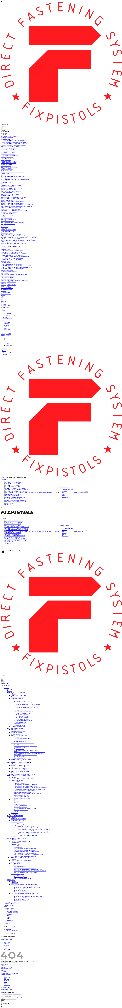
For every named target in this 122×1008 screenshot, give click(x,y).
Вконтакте (7, 322)
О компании (4, 964)
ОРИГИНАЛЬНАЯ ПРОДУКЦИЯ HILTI (22, 765)
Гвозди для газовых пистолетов (23, 738)
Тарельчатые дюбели (20, 825)
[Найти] (2, 128)
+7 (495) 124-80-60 (6, 305)
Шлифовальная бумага (20, 877)
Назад (10, 689)
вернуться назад (5, 962)
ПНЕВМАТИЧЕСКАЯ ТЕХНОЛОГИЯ (22, 778)
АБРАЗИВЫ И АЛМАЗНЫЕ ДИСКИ (21, 860)
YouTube (6, 325)
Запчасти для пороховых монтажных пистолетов (28, 896)
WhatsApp (7, 329)
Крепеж (16, 802)
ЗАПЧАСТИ (14, 883)
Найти (2, 1000)
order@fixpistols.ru (7, 318)
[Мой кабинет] (1, 549)
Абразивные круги (19, 866)
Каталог (9, 691)
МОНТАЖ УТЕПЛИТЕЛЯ (18, 819)
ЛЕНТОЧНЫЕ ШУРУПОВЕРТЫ (20, 841)
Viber (5, 326)
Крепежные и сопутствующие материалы (25, 746)
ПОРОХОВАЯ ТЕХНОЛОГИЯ (19, 695)
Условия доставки (6, 974)
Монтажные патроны (20, 701)
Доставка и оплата (12, 911)
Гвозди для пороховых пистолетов (23, 711)
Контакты (3, 971)
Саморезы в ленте (19, 847)
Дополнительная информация (9, 973)
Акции (3, 970)
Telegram (6, 323)
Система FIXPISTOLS (7, 967)
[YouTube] (5, 341)
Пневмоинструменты (20, 783)
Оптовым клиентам (6, 968)
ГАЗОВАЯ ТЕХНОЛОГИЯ (18, 731)
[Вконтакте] (4, 338)
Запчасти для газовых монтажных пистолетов (27, 887)
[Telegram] (4, 339)
